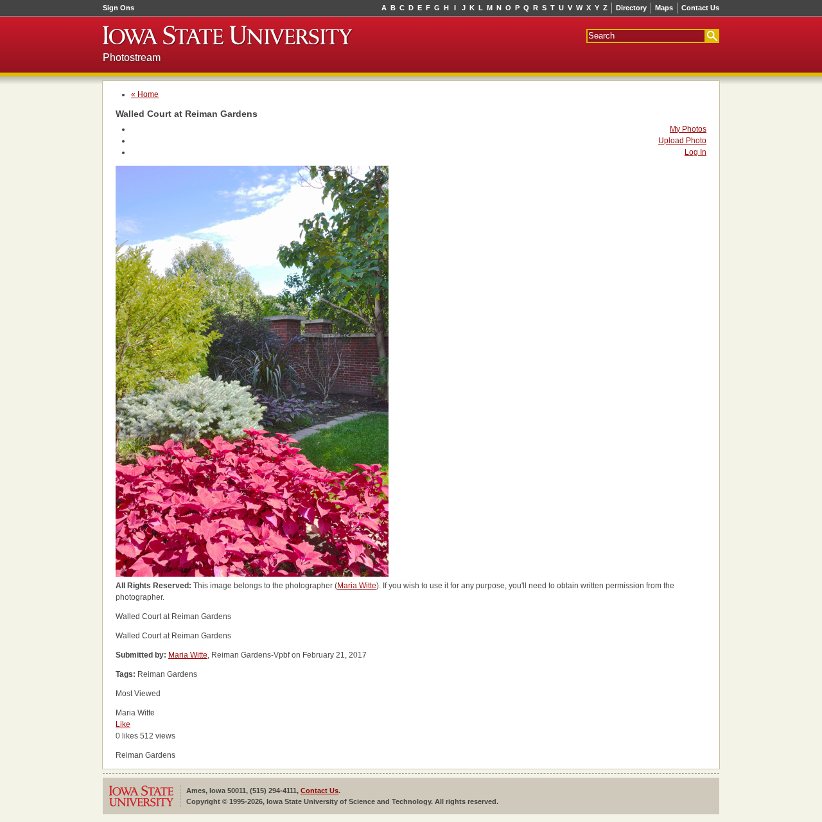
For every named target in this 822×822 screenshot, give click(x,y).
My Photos (688, 129)
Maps (664, 8)
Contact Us (700, 8)
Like (123, 724)
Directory (631, 8)
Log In (695, 152)
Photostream (132, 57)
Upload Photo (682, 140)
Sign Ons (118, 8)
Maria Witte (356, 585)
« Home (145, 94)
